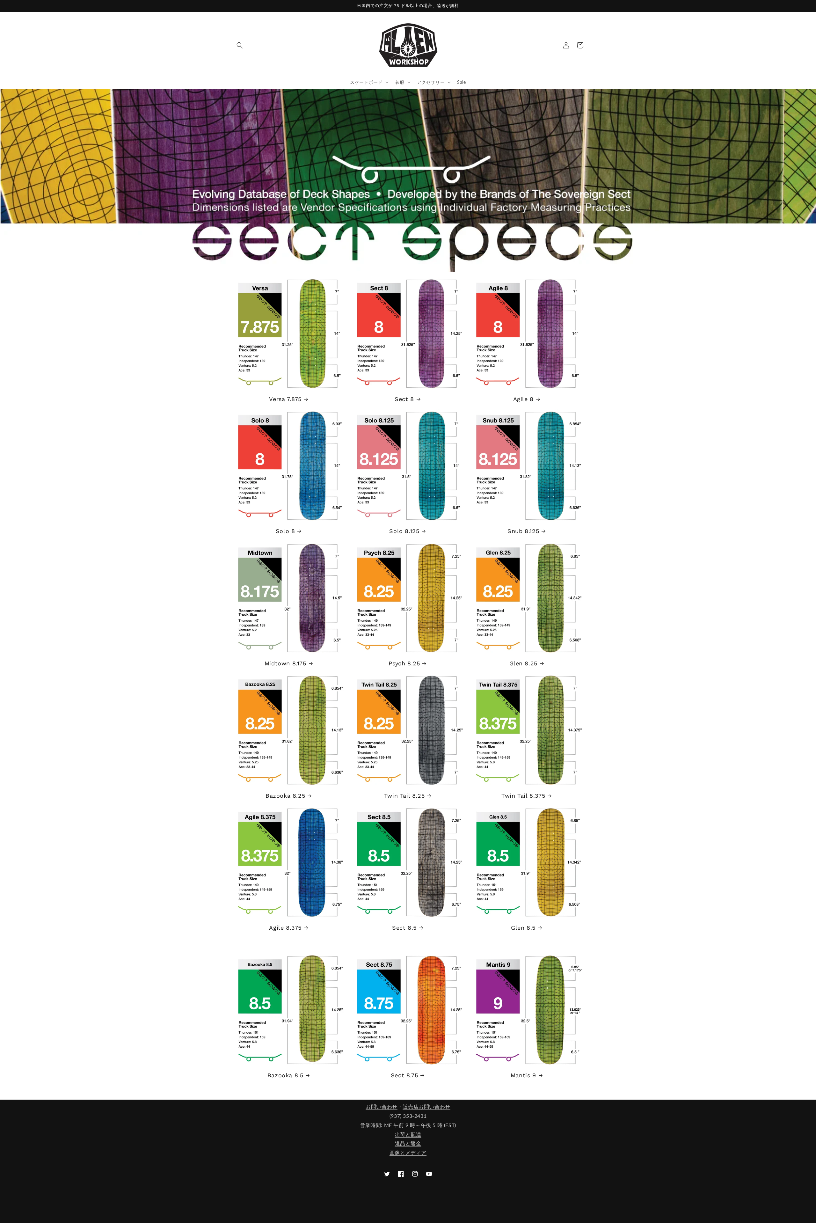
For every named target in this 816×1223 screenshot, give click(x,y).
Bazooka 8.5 (285, 1075)
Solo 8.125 (404, 531)
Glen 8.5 (523, 927)
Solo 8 (285, 531)
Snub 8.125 (523, 531)
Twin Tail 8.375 (523, 795)
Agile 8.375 (285, 927)
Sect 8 (404, 399)
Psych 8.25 (404, 663)
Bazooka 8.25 (285, 795)
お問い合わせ (381, 1106)
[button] (240, 45)
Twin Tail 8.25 (404, 795)
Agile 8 (523, 399)
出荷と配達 (408, 1134)
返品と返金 (408, 1143)
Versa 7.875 (285, 399)
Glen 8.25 (523, 663)
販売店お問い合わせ (426, 1106)
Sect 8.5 (404, 927)
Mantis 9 (523, 1075)
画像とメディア (408, 1152)
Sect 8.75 (404, 1075)
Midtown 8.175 (285, 663)
